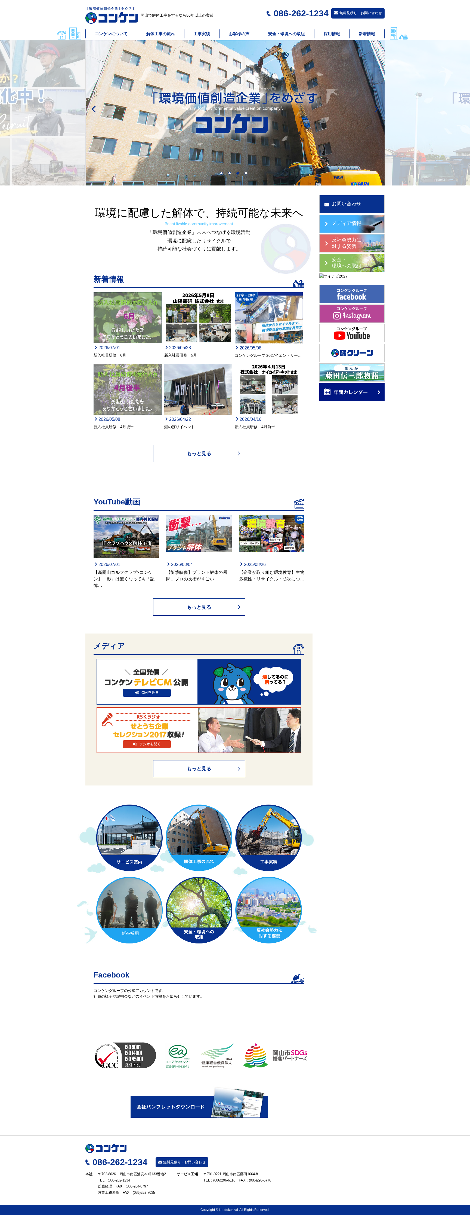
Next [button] (376, 109)
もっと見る (199, 453)
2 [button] (231, 174)
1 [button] (222, 174)
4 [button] (247, 174)
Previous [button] (93, 109)
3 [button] (239, 174)
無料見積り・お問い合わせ (360, 13)
